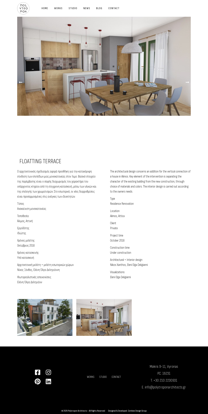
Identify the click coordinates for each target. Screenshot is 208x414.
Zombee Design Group (137, 410)
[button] (21, 82)
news (86, 8)
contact (114, 8)
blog (99, 8)
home (45, 8)
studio (73, 8)
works (58, 8)
